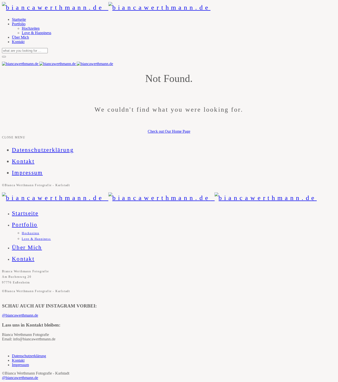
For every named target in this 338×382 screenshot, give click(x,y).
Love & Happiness (36, 33)
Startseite (19, 19)
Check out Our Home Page (169, 131)
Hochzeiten (31, 28)
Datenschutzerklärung (43, 150)
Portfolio (18, 24)
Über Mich (20, 37)
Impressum (27, 173)
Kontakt (18, 42)
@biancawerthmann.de (20, 315)
